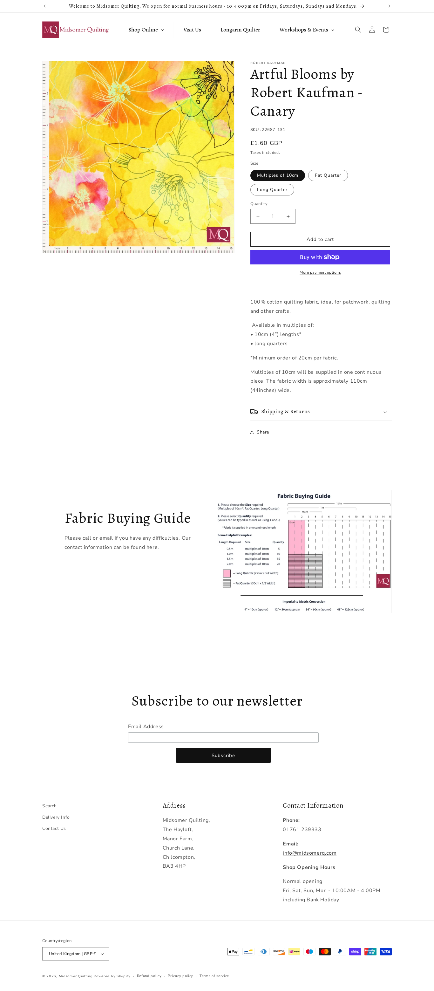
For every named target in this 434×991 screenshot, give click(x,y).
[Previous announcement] (44, 6)
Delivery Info (56, 817)
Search (49, 806)
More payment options (320, 272)
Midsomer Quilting (76, 976)
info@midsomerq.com (309, 853)
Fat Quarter (328, 175)
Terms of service (214, 976)
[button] (358, 30)
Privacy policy (180, 976)
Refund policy (149, 976)
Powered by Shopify (112, 976)
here (152, 547)
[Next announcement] (390, 6)
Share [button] (263, 432)
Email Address (146, 726)
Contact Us (54, 828)
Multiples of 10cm (277, 175)
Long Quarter (272, 190)
